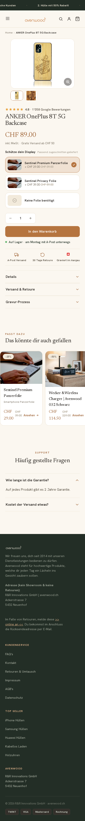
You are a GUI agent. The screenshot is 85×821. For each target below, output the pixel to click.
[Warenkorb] (77, 19)
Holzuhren (12, 755)
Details (11, 277)
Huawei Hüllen (15, 738)
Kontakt (10, 663)
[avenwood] (35, 18)
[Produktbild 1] (16, 96)
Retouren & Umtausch (20, 671)
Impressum (12, 680)
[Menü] (7, 19)
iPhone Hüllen (14, 720)
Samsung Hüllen (16, 729)
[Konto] (69, 19)
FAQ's (9, 654)
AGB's (9, 689)
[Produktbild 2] (31, 96)
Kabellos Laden (16, 746)
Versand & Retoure (20, 289)
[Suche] (61, 19)
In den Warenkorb (42, 231)
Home (9, 32)
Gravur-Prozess (18, 302)
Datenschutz (14, 698)
